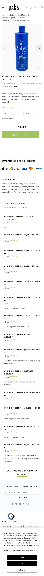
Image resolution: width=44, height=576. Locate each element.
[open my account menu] (35, 7)
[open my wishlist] (30, 7)
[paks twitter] (16, 504)
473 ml (12, 108)
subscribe (22, 498)
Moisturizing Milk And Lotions (13, 18)
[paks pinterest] (24, 504)
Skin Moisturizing (24, 15)
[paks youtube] (28, 504)
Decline (22, 564)
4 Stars (31, 84)
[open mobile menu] (3, 7)
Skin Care (12, 15)
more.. (13, 102)
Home (4, 15)
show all (22, 474)
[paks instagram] (20, 504)
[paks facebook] (13, 504)
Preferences (22, 570)
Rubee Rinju (11, 84)
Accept (22, 558)
